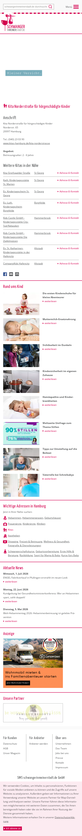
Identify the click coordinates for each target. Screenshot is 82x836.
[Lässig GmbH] (33, 712)
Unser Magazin (11, 753)
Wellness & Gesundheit (56, 541)
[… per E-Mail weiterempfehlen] (11, 274)
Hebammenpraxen (32, 517)
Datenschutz (10, 743)
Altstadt (38, 248)
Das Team (61, 748)
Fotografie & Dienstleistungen (24, 545)
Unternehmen (63, 743)
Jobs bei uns (62, 753)
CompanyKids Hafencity (16, 263)
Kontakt (60, 762)
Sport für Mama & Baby (47, 555)
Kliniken (41, 523)
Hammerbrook (42, 218)
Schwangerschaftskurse (21, 551)
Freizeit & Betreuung (31, 541)
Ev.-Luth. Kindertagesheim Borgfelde (12, 206)
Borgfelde (39, 202)
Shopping (13, 541)
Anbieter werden (38, 743)
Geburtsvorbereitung (47, 551)
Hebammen (14, 517)
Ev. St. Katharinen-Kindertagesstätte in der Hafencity (16, 252)
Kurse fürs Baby (70, 555)
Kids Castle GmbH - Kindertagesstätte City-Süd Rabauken (15, 221)
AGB (5, 748)
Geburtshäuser (52, 517)
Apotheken (14, 535)
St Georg (39, 173)
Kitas (10, 529)
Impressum (62, 767)
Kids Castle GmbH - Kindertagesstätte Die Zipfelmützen (15, 237)
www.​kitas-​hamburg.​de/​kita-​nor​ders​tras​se (26, 143)
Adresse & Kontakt (69, 173)
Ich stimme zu (13, 828)
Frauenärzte (14, 523)
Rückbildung (26, 555)
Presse (59, 758)
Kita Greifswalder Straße (16, 173)
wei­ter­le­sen (11, 581)
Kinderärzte (29, 523)
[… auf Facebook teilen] (5, 274)
